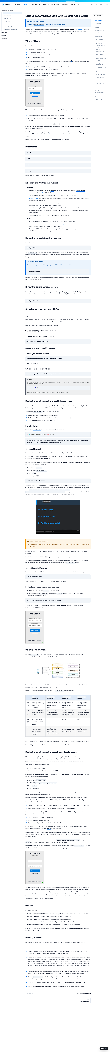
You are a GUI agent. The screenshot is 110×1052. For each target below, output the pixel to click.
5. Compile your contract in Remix (100, 63)
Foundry (29, 171)
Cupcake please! (34, 93)
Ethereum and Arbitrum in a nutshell (100, 27)
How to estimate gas (47, 898)
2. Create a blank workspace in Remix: (100, 50)
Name (35, 86)
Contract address (35, 623)
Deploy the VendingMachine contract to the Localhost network (44, 600)
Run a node (46, 4)
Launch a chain (36, 4)
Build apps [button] (25, 4)
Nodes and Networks (45, 973)
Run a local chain (100, 71)
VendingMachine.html (34, 271)
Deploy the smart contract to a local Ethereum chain (100, 68)
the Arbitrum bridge (70, 808)
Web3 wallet (30, 159)
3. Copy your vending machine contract (100, 55)
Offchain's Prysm (80, 190)
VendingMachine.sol (32, 300)
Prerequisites (98, 23)
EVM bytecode (81, 291)
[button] (11, 10)
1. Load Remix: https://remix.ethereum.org (100, 45)
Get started (17, 4)
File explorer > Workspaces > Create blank (38, 341)
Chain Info (11, 32)
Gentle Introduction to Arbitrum (41, 986)
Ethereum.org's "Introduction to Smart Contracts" (67, 951)
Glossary (11, 35)
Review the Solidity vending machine (99, 35)
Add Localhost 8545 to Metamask (36, 480)
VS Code (29, 153)
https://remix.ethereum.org (46, 331)
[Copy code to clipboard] (88, 387)
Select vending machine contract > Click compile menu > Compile (44, 358)
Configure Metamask (100, 74)
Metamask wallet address (35, 618)
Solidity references (78, 942)
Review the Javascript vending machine (99, 31)
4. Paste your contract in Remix (101, 59)
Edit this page (30, 993)
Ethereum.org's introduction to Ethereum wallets (69, 982)
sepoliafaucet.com (56, 805)
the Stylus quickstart (39, 24)
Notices (73, 4)
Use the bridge (55, 4)
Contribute (11, 38)
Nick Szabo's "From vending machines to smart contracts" (50, 953)
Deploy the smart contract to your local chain (100, 83)
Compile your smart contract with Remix (99, 40)
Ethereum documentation (64, 34)
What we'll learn (98, 20)
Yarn (28, 165)
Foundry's (37, 429)
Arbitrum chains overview (81, 224)
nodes (52, 190)
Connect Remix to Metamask (100, 78)
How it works (65, 4)
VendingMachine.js (32, 247)
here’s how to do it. (70, 1)
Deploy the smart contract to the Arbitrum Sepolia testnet (100, 92)
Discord (58, 928)
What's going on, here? (100, 87)
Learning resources (99, 99)
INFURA (49, 828)
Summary (97, 96)
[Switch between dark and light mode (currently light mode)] (77, 4)
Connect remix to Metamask (34, 576)
